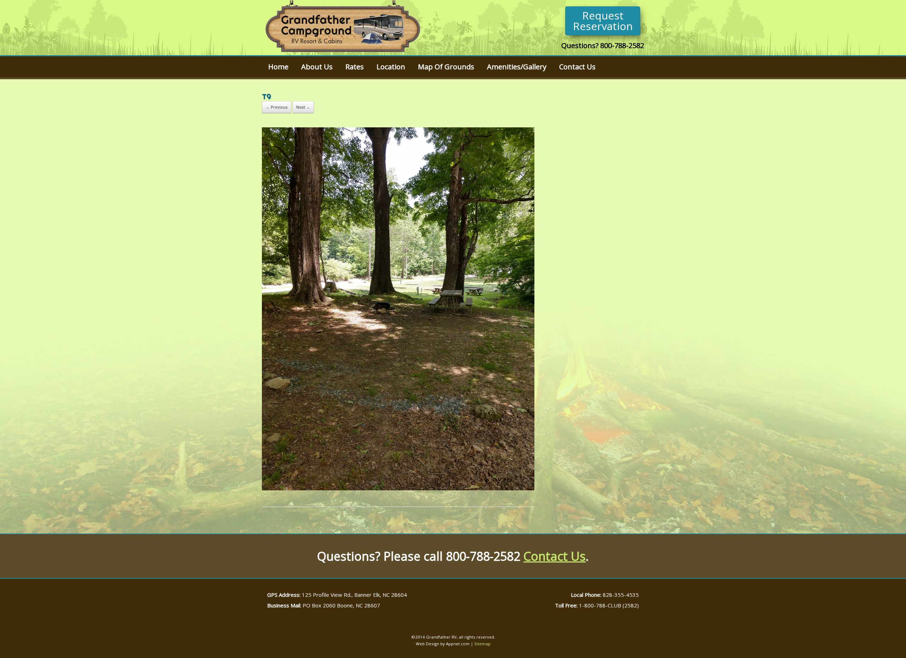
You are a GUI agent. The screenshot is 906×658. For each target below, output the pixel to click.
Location (391, 66)
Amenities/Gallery (516, 66)
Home (278, 66)
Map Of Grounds (446, 66)
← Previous (276, 107)
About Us (317, 66)
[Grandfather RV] (342, 27)
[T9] (398, 488)
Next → (303, 107)
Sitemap (482, 643)
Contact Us (577, 66)
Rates (354, 66)
